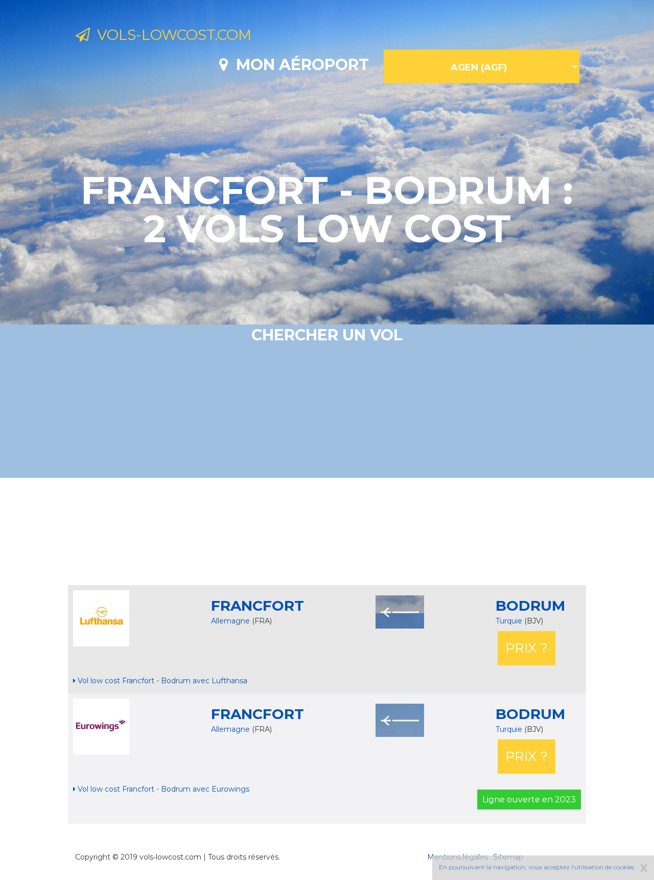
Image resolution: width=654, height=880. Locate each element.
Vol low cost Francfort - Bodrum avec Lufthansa (161, 680)
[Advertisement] (327, 531)
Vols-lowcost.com (170, 34)
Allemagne (230, 621)
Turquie (510, 621)
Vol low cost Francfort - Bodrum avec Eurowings (162, 789)
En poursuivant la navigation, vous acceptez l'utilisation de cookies (536, 867)
